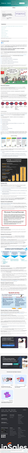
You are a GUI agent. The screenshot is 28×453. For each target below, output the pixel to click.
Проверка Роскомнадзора (4, 33)
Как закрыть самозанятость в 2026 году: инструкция (20, 387)
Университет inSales (12, 429)
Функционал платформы (21, 416)
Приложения (19, 418)
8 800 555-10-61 (4, 418)
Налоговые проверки (3, 27)
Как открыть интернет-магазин (22, 430)
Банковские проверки (3, 35)
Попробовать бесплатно (15, 364)
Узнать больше (22, 3)
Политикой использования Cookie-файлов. (6, 451)
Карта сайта (19, 437)
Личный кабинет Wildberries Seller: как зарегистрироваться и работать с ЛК (7, 402)
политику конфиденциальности (9, 347)
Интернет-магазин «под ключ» (5, 411)
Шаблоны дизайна (20, 417)
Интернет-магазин (12, 416)
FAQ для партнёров (12, 435)
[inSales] (13, 7)
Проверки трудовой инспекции (5, 36)
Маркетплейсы (11, 417)
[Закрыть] (26, 3)
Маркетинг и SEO (20, 422)
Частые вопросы (20, 431)
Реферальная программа (13, 431)
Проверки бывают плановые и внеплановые (6, 38)
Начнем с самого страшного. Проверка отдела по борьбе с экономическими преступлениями (12, 26)
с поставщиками (3, 280)
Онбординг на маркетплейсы (13, 411)
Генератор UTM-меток (20, 423)
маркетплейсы (11, 400)
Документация (20, 429)
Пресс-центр (11, 430)
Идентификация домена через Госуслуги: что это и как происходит (6, 387)
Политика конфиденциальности (22, 436)
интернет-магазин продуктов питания (7, 203)
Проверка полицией (3, 32)
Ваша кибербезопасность (21, 435)
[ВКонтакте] (1, 42)
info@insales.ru (4, 422)
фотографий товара (15, 280)
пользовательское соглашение (15, 366)
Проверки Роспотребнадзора (4, 30)
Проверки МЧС (3, 29)
